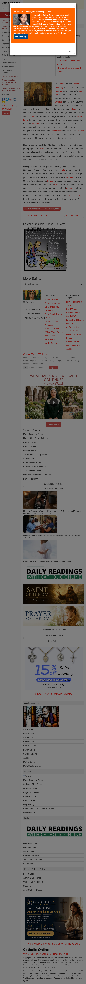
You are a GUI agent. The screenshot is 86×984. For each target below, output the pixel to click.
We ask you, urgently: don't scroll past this (32, 11)
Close (71, 52)
